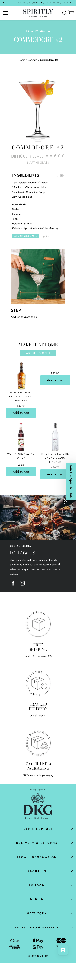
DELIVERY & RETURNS (37, 843)
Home (22, 60)
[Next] (70, 249)
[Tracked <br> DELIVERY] (38, 683)
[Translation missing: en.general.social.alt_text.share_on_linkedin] (47, 236)
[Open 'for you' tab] (63, 950)
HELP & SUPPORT (37, 829)
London (37, 885)
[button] (71, 481)
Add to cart (21, 412)
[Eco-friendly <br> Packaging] (38, 742)
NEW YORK (37, 913)
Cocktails (32, 60)
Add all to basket (38, 353)
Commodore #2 (49, 60)
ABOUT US (37, 871)
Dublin (37, 899)
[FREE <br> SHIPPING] (38, 624)
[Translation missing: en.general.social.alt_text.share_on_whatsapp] (43, 236)
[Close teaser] (65, 501)
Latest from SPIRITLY (37, 927)
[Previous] (6, 249)
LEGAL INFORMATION (37, 857)
